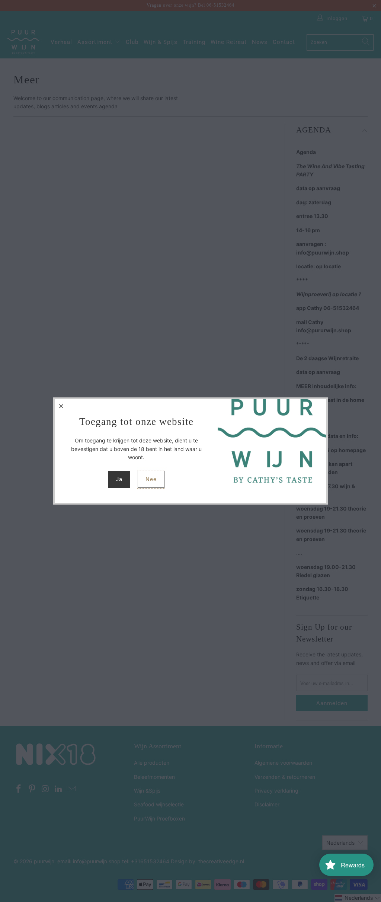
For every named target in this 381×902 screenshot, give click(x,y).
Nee (151, 479)
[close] (61, 406)
